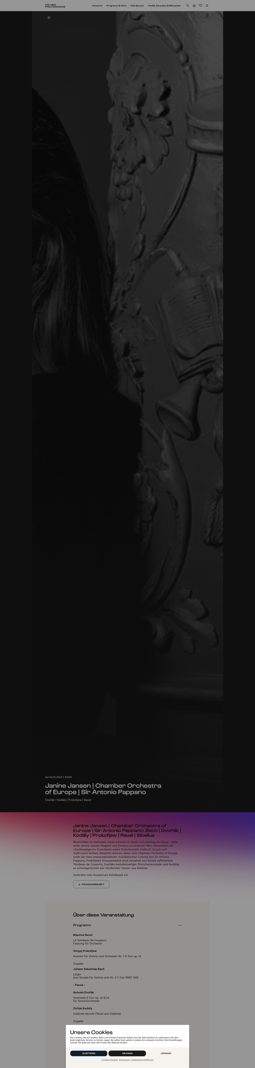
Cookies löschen (109, 1060)
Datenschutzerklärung (142, 1060)
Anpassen (166, 1053)
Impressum (124, 1060)
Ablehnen (127, 1053)
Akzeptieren (88, 1053)
